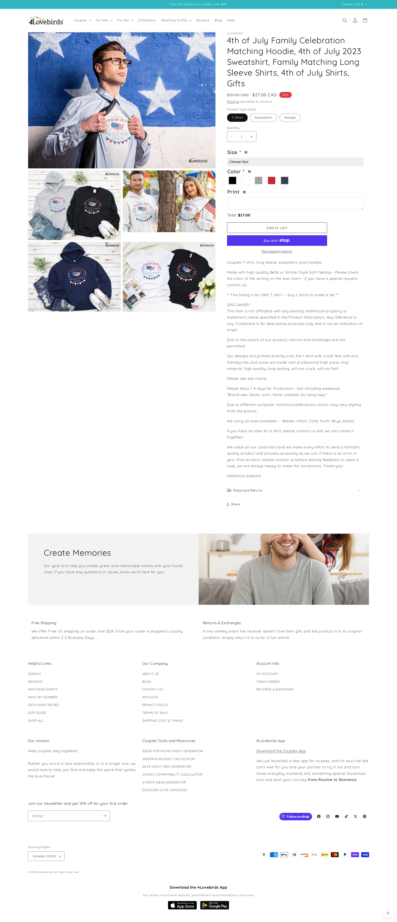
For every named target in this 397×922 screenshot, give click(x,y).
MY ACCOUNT (267, 674)
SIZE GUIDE (37, 713)
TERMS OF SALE (155, 713)
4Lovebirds (46, 872)
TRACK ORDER (268, 682)
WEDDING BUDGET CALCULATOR (168, 759)
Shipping (233, 101)
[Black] (232, 180)
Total (238, 215)
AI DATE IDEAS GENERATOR (164, 782)
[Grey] (258, 180)
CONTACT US (152, 689)
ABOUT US (150, 674)
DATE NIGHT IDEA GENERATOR (166, 767)
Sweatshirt (263, 117)
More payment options (277, 251)
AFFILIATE (150, 697)
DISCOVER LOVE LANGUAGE (164, 790)
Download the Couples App (281, 750)
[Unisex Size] (246, 152)
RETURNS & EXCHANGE (274, 689)
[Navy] (284, 180)
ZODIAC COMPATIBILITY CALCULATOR (172, 774)
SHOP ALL (36, 721)
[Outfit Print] (244, 191)
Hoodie (290, 117)
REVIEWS (35, 682)
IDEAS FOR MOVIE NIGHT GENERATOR (172, 751)
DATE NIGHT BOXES (43, 705)
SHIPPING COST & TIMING (162, 721)
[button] (82, 20)
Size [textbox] (247, 151)
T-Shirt (237, 117)
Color (252, 170)
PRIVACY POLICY (155, 705)
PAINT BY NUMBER (42, 697)
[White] (245, 180)
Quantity (233, 127)
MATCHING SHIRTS (43, 689)
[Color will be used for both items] (249, 171)
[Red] (271, 180)
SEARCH (34, 674)
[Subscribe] (105, 815)
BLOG (146, 682)
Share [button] (235, 504)
